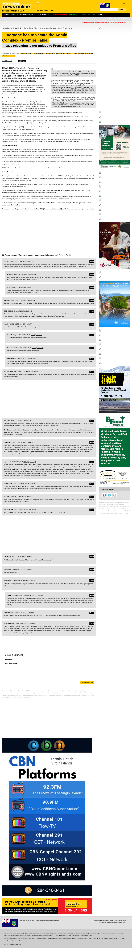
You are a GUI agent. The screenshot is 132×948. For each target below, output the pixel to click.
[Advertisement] (49, 230)
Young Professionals (26, 14)
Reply (92, 261)
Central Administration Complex (83, 53)
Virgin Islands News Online (19, 28)
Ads (93, 14)
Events (32, 920)
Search (121, 9)
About (100, 14)
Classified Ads (54, 920)
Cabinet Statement (38, 53)
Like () (24, 261)
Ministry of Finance (9, 55)
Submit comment (87, 683)
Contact (123, 3)
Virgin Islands (50, 53)
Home (7, 14)
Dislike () (30, 261)
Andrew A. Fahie (26, 53)
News (13, 14)
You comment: (11, 664)
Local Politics (43, 14)
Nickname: (9, 660)
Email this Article (7, 61)
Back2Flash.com (120, 922)
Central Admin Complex (63, 53)
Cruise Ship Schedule (42, 920)
